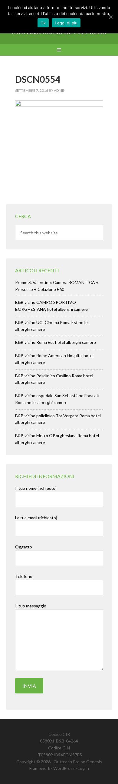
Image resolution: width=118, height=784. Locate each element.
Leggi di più (66, 22)
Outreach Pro (67, 761)
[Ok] (110, 17)
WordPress (64, 768)
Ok (43, 22)
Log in (83, 768)
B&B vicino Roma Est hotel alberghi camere (55, 342)
